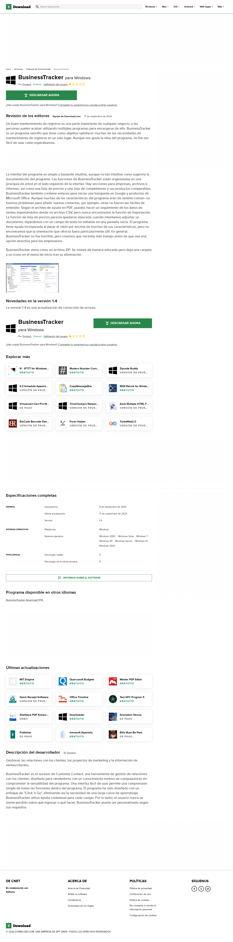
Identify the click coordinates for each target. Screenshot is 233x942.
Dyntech (71, 752)
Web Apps (205, 7)
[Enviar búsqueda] (37, 7)
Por (24, 84)
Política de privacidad (141, 888)
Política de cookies (139, 900)
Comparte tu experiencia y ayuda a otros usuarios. (88, 105)
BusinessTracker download (22, 600)
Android (188, 7)
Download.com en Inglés (81, 905)
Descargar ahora (44, 95)
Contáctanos (74, 900)
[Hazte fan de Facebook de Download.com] (194, 889)
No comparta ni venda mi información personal (143, 907)
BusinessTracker (54, 77)
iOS (175, 7)
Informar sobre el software (81, 577)
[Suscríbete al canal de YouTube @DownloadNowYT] (208, 889)
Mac (164, 7)
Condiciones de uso (140, 894)
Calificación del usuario (55, 84)
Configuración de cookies (143, 915)
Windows (150, 7)
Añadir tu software (77, 894)
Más (220, 6)
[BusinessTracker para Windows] (11, 80)
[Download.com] (18, 7)
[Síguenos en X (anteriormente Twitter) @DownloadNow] (201, 889)
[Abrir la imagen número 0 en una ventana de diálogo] (32, 278)
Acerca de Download (79, 888)
